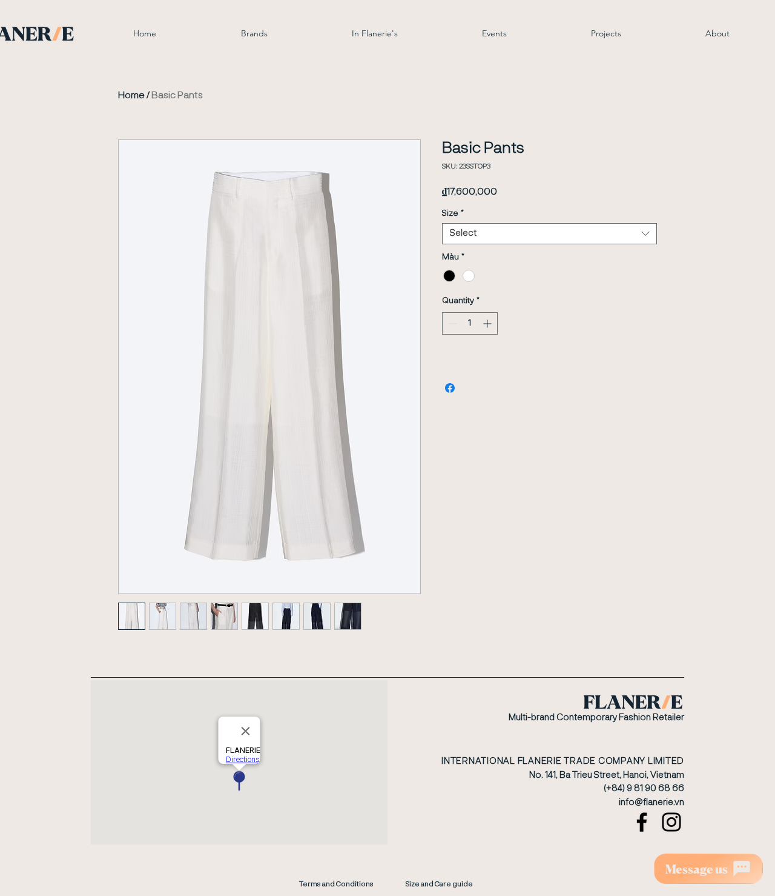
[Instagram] (671, 822)
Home (131, 96)
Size (453, 213)
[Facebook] (642, 822)
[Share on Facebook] (450, 388)
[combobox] (549, 233)
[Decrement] (451, 323)
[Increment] (488, 323)
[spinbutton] (470, 323)
